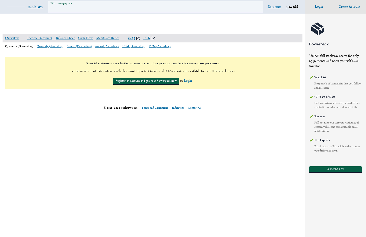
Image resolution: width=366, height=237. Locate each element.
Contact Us (194, 107)
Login (188, 81)
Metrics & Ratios (107, 38)
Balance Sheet (65, 38)
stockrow (35, 6)
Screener (274, 6)
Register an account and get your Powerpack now (146, 81)
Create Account (349, 7)
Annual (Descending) (79, 46)
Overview (12, 38)
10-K (146, 38)
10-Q (131, 38)
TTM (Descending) (133, 46)
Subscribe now (335, 169)
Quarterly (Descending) (19, 46)
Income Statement (39, 38)
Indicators (178, 107)
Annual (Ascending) (107, 46)
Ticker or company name (61, 3)
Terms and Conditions (154, 107)
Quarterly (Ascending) (50, 46)
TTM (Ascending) (160, 46)
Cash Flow (85, 38)
